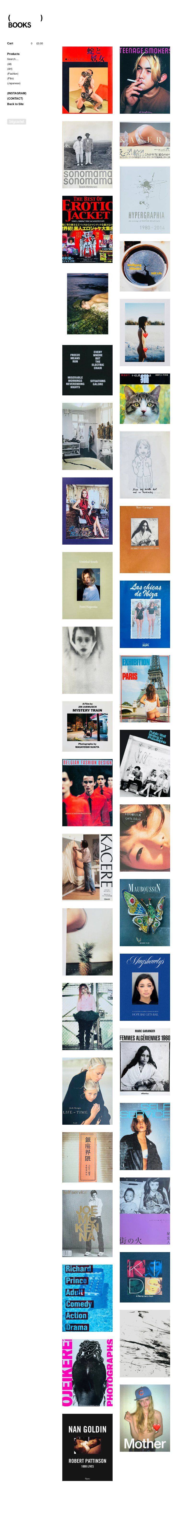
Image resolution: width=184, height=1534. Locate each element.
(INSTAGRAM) (16, 93)
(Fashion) (12, 73)
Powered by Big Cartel (16, 122)
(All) (9, 64)
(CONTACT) (15, 98)
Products (13, 54)
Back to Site (15, 104)
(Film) (10, 78)
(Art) (9, 69)
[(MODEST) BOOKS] (25, 22)
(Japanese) (14, 83)
